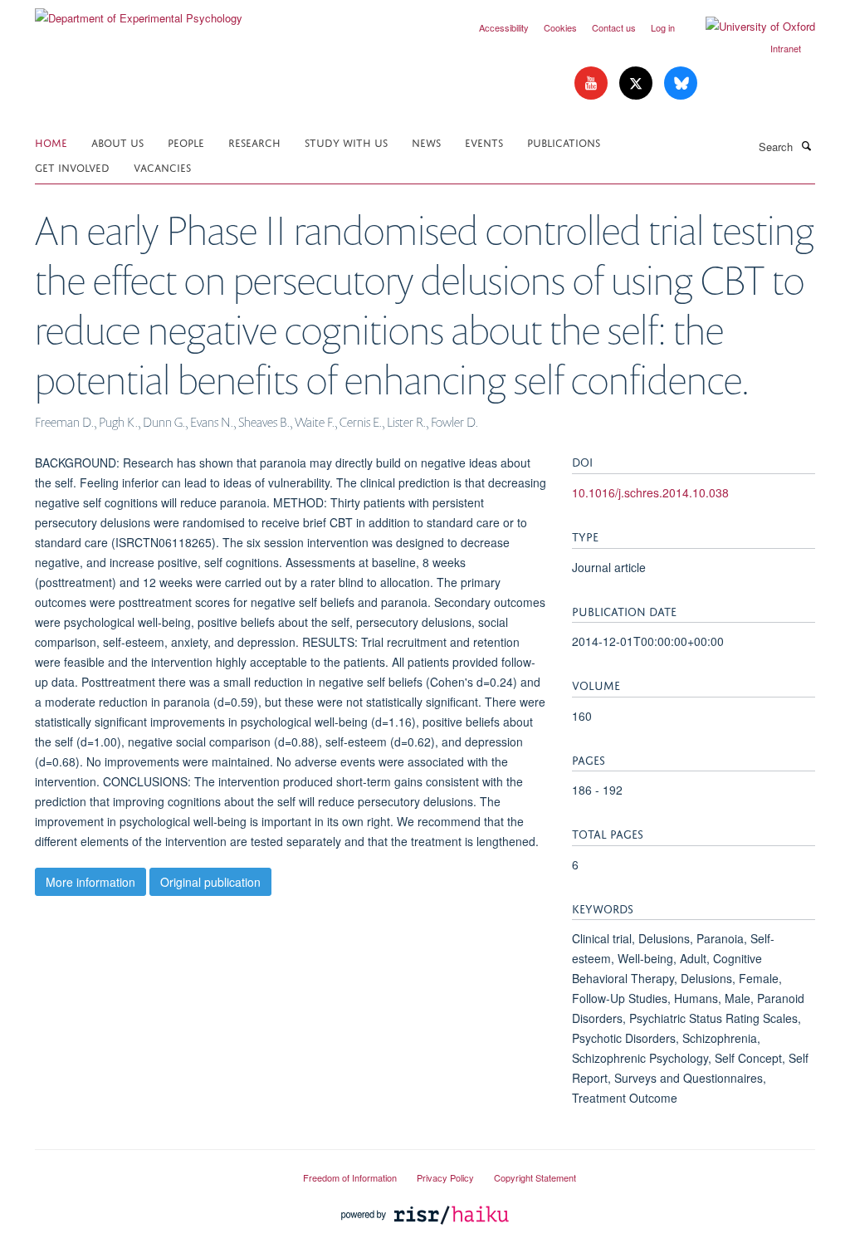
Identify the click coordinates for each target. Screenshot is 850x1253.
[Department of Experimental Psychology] (138, 12)
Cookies (560, 27)
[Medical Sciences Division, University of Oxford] (156, 1171)
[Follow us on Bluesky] (680, 83)
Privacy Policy (445, 1177)
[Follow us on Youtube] (592, 83)
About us (117, 141)
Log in (663, 27)
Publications (563, 141)
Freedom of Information (350, 1177)
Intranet (785, 48)
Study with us (346, 141)
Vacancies (162, 166)
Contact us (614, 27)
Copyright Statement (535, 1177)
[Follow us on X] (637, 83)
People (186, 141)
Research (254, 141)
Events (484, 141)
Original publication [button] (210, 882)
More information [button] (90, 882)
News (426, 141)
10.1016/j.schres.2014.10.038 (650, 492)
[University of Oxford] (748, 27)
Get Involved (72, 166)
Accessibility (504, 27)
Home (51, 141)
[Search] (806, 145)
